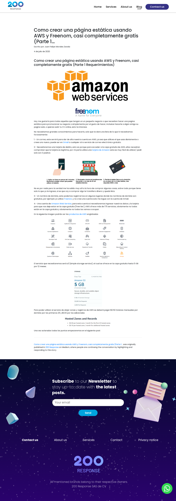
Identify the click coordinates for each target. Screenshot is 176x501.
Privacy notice (148, 440)
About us (126, 6)
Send (88, 413)
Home (98, 6)
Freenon (68, 198)
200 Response (52, 347)
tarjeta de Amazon (101, 150)
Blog (139, 6)
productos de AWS (78, 214)
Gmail (66, 142)
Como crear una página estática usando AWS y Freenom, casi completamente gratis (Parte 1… (78, 344)
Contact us (157, 6)
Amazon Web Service (61, 203)
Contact (116, 440)
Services (111, 6)
